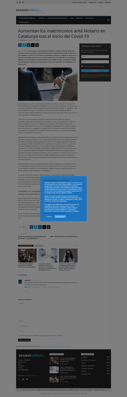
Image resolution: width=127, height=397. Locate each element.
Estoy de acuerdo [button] (60, 216)
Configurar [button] (49, 216)
